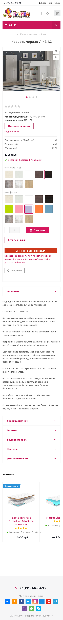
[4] (15, 106)
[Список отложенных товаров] (47, 14)
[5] (18, 106)
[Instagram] (35, 601)
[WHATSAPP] (31, 608)
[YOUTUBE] (48, 601)
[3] (12, 106)
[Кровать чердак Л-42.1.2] (31, 73)
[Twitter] (28, 601)
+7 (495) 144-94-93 (12, 3)
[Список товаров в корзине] (57, 16)
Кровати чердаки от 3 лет (18, 256)
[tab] (12, 131)
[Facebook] (21, 601)
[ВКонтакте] (7, 601)
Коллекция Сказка (34, 259)
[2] (9, 106)
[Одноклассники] (14, 601)
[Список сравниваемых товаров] (40, 14)
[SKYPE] (38, 608)
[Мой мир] (42, 601)
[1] (6, 106)
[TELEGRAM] (55, 601)
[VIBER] (24, 608)
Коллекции (18, 259)
